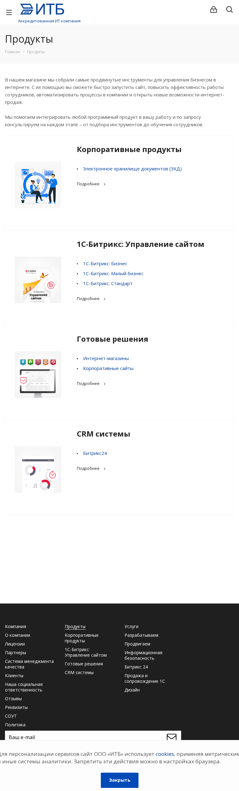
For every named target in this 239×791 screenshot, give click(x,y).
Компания (15, 626)
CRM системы (103, 433)
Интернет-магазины (106, 358)
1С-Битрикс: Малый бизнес (113, 273)
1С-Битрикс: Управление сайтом (140, 244)
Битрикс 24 (136, 667)
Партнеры (15, 652)
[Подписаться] (173, 737)
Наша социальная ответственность (24, 687)
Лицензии (15, 644)
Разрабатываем (141, 635)
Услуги (131, 626)
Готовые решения (112, 339)
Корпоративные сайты (108, 368)
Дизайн (132, 690)
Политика (15, 725)
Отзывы (13, 698)
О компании (17, 635)
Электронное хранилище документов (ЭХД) (132, 168)
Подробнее (88, 184)
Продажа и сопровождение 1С (144, 678)
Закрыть (119, 780)
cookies (165, 753)
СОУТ (11, 716)
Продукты (75, 626)
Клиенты (14, 675)
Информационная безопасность (143, 655)
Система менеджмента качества (29, 664)
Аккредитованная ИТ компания (49, 21)
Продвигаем (137, 644)
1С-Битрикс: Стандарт (108, 283)
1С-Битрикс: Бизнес (105, 263)
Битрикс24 (95, 453)
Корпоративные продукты (129, 149)
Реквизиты (16, 707)
